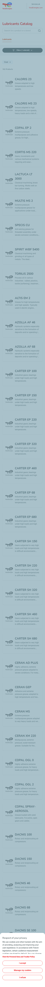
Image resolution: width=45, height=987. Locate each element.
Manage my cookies (22, 970)
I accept (22, 963)
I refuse (22, 977)
